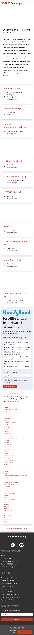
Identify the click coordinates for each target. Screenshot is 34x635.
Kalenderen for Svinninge (9, 583)
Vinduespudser (8, 515)
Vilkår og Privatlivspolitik (9, 561)
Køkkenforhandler (9, 462)
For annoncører (6, 558)
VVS (5, 517)
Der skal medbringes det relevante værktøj (16, 381)
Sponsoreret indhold (7, 600)
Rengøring (7, 486)
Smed (5, 497)
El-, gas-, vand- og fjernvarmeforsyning (14, 438)
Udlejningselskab (8, 511)
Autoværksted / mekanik (10, 409)
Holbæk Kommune (7, 592)
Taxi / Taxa (6, 506)
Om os (3, 556)
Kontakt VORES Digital (8, 564)
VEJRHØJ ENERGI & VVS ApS (16, 295)
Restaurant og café (9, 489)
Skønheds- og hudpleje (10, 493)
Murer (5, 473)
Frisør (5, 451)
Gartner (6, 453)
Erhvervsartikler (6, 589)
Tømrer (6, 508)
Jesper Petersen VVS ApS (16, 176)
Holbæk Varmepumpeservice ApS (16, 126)
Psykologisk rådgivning (10, 484)
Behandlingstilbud (9, 416)
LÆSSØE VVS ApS (12, 192)
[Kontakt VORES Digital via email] (21, 545)
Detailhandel (7, 431)
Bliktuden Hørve (12, 88)
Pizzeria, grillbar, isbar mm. (11, 482)
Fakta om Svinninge (7, 586)
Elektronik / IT (8, 442)
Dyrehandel (7, 433)
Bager (5, 411)
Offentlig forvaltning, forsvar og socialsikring (15, 475)
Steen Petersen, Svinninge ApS (16, 243)
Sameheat (8, 226)
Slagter (6, 495)
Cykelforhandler (8, 429)
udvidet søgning (13, 401)
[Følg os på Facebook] (13, 545)
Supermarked (7, 502)
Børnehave (7, 425)
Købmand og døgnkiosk (10, 460)
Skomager (6, 491)
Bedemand (7, 414)
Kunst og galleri (8, 458)
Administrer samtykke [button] (8, 567)
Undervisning (7, 513)
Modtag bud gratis (10, 387)
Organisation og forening (10, 478)
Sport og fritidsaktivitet (10, 500)
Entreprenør (7, 444)
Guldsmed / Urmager (9, 455)
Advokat (6, 405)
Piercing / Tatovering (9, 480)
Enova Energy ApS (12, 108)
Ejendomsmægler (8, 436)
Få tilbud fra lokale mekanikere (11, 597)
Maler (5, 469)
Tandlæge (6, 504)
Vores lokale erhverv (7, 581)
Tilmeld (17, 619)
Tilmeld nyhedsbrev (24, 632)
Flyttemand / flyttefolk (9, 449)
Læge (5, 466)
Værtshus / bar (8, 519)
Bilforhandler (7, 418)
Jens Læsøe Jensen (13, 160)
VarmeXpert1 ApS (12, 260)
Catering (6, 427)
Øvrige (6, 522)
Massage (6, 471)
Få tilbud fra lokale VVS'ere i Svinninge (15, 528)
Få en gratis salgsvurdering (10, 594)
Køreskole (6, 464)
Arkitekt (6, 407)
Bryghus (6, 420)
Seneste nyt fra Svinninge (9, 578)
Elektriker (6, 440)
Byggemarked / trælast (10, 422)
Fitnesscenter (7, 447)
